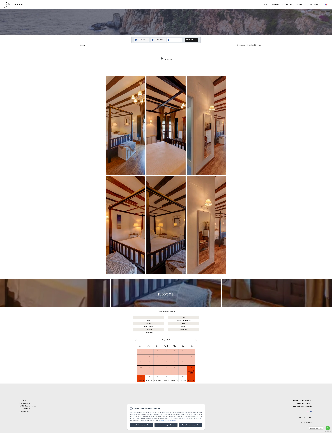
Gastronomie (288, 4)
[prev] (136, 340)
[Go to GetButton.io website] (328, 431)
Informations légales (302, 403)
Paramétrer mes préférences (166, 425)
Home (266, 4)
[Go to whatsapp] (328, 428)
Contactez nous (24, 411)
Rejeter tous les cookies (141, 425)
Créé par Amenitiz (306, 422)
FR (304, 417)
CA (310, 417)
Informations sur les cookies (302, 406)
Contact (318, 4)
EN (300, 417)
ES (307, 417)
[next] (195, 340)
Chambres (275, 4)
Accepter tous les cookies (190, 425)
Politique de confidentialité (302, 400)
